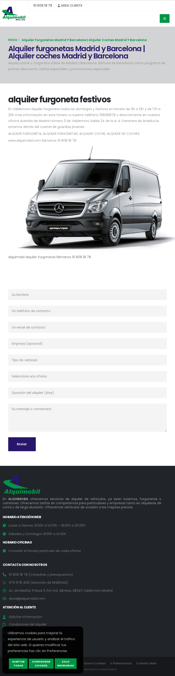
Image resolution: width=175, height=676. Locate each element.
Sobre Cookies (95, 663)
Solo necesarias (65, 663)
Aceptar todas (18, 663)
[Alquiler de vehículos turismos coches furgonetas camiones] (25, 487)
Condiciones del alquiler (28, 624)
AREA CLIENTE (71, 5)
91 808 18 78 (42, 5)
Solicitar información (25, 617)
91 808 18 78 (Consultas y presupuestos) (41, 574)
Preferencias (122, 663)
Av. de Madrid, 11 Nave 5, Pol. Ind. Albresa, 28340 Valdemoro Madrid (61, 590)
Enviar (22, 444)
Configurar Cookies (41, 663)
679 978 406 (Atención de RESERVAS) (38, 582)
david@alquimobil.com (27, 598)
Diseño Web (148, 663)
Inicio (12, 40)
